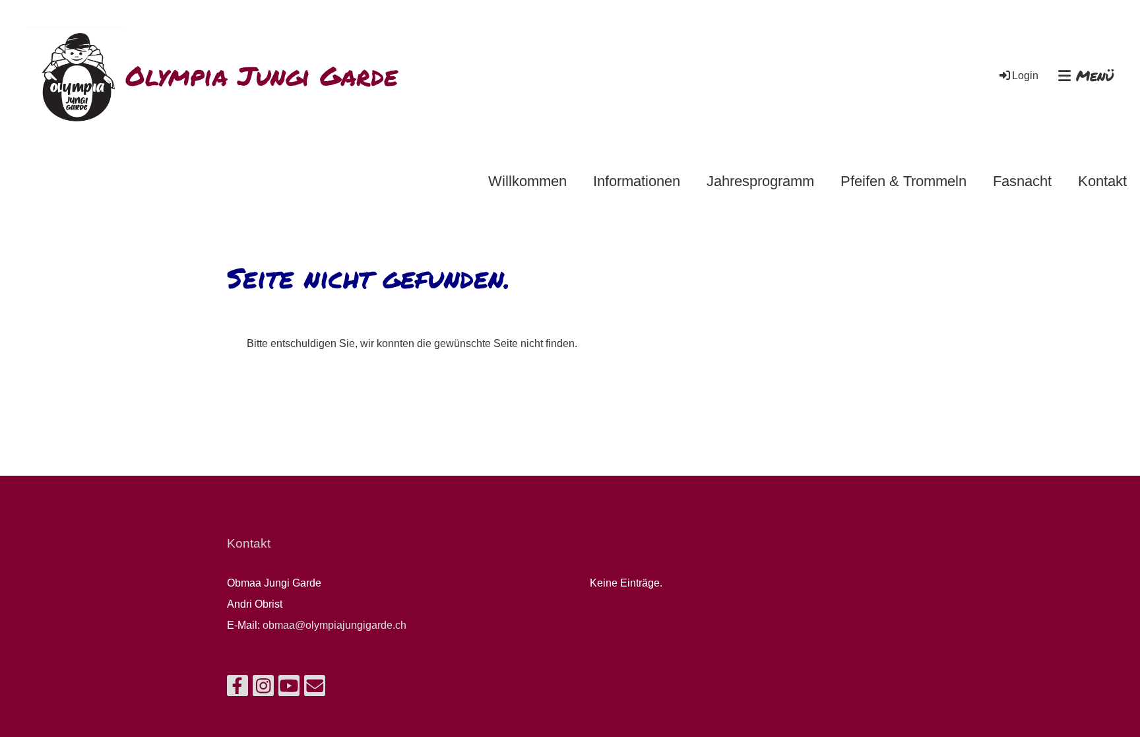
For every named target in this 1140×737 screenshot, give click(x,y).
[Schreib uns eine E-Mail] (314, 689)
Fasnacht (1022, 181)
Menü (1092, 76)
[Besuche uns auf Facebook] (237, 689)
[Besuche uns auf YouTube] (289, 689)
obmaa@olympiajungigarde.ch (334, 625)
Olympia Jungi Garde (261, 75)
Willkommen (527, 181)
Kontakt (1102, 181)
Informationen (636, 181)
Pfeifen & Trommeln (903, 181)
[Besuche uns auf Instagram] (263, 689)
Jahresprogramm (760, 181)
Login (1025, 75)
